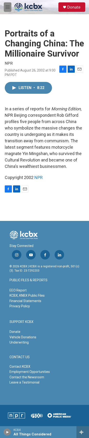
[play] (7, 432)
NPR (38, 177)
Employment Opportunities (29, 372)
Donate (73, 7)
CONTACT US (19, 357)
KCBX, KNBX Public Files (27, 295)
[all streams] (82, 432)
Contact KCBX (19, 366)
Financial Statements (25, 301)
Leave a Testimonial (24, 382)
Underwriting (19, 342)
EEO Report (18, 290)
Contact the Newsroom (26, 377)
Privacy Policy (19, 306)
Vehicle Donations (22, 337)
